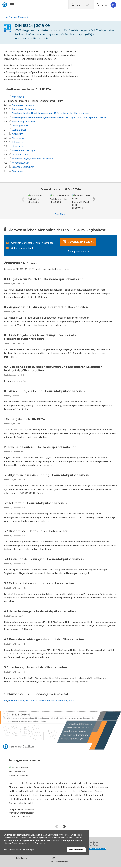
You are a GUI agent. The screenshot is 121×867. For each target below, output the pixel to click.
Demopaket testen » (78, 251)
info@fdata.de (21, 858)
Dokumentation (16, 700)
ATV (5, 700)
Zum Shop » (60, 214)
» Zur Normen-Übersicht (16, 16)
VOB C (71, 700)
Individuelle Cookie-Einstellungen (19, 849)
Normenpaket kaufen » (80, 242)
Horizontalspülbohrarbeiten (40, 700)
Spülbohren (61, 700)
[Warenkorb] (87, 4)
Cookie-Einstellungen (59, 861)
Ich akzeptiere (76, 849)
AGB (53, 858)
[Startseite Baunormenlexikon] (5, 4)
